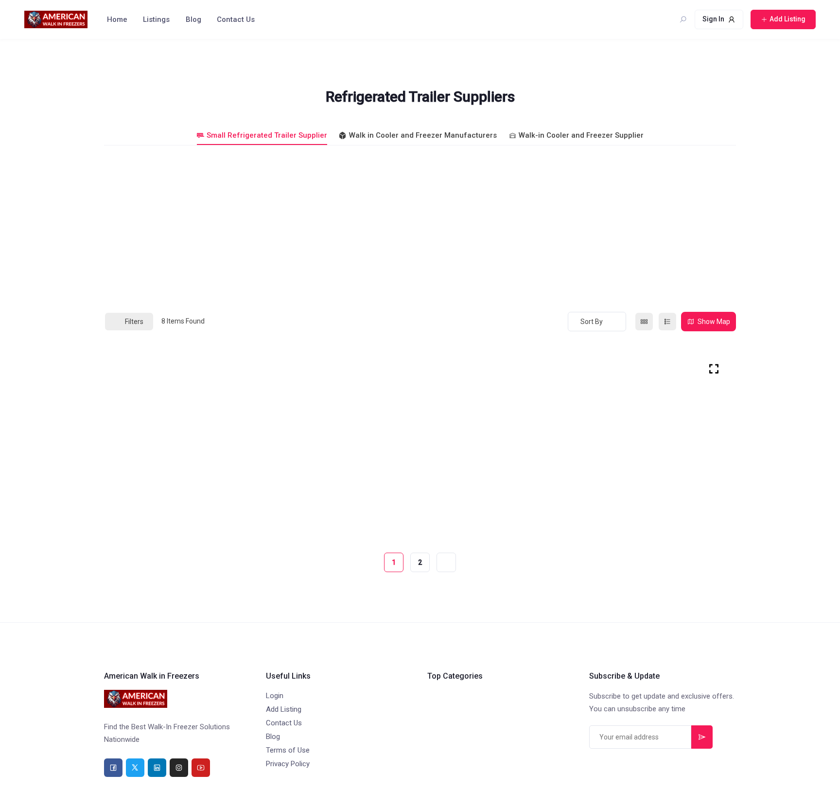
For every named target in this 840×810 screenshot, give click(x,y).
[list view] (667, 321)
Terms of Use (288, 750)
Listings (156, 19)
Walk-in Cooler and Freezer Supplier (581, 135)
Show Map (714, 321)
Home (117, 19)
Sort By (591, 321)
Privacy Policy (288, 763)
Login (274, 695)
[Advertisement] (420, 228)
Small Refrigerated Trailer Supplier (267, 135)
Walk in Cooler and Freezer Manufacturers (423, 135)
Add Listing (283, 709)
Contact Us (236, 19)
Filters (134, 321)
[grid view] (644, 321)
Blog (193, 19)
